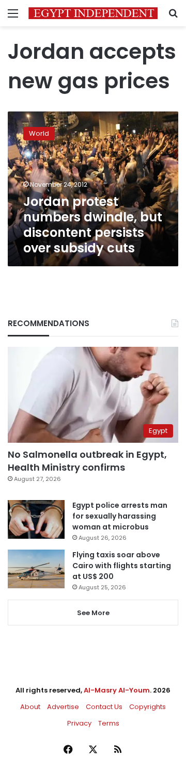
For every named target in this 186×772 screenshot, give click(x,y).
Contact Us (104, 707)
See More (93, 613)
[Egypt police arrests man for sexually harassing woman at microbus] (36, 519)
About (30, 707)
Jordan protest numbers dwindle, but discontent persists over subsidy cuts (92, 224)
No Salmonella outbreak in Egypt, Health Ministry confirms (87, 461)
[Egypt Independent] (93, 13)
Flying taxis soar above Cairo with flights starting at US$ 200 (121, 566)
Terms (108, 723)
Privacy (79, 723)
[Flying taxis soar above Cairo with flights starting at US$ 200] (36, 569)
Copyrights (147, 707)
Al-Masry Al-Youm (117, 690)
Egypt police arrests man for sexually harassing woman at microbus (119, 516)
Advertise (63, 707)
